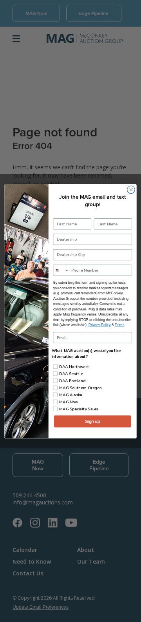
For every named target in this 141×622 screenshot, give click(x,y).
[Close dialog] (131, 189)
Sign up (92, 421)
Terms (119, 325)
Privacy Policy (100, 325)
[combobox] (61, 270)
